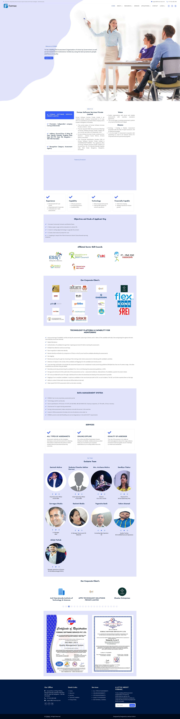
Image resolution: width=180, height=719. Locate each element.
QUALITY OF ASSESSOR (99, 697)
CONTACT (155, 6)
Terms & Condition (74, 697)
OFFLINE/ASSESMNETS (99, 695)
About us (71, 693)
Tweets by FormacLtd (79, 159)
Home (71, 691)
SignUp (132, 705)
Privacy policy (72, 699)
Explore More (48, 54)
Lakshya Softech (131, 716)
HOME (113, 6)
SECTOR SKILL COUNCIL (99, 699)
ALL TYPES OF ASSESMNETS (100, 691)
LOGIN (162, 6)
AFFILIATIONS (145, 6)
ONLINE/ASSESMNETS (99, 693)
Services (71, 695)
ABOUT (119, 6)
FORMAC (48, 716)
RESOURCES (127, 6)
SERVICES (136, 6)
